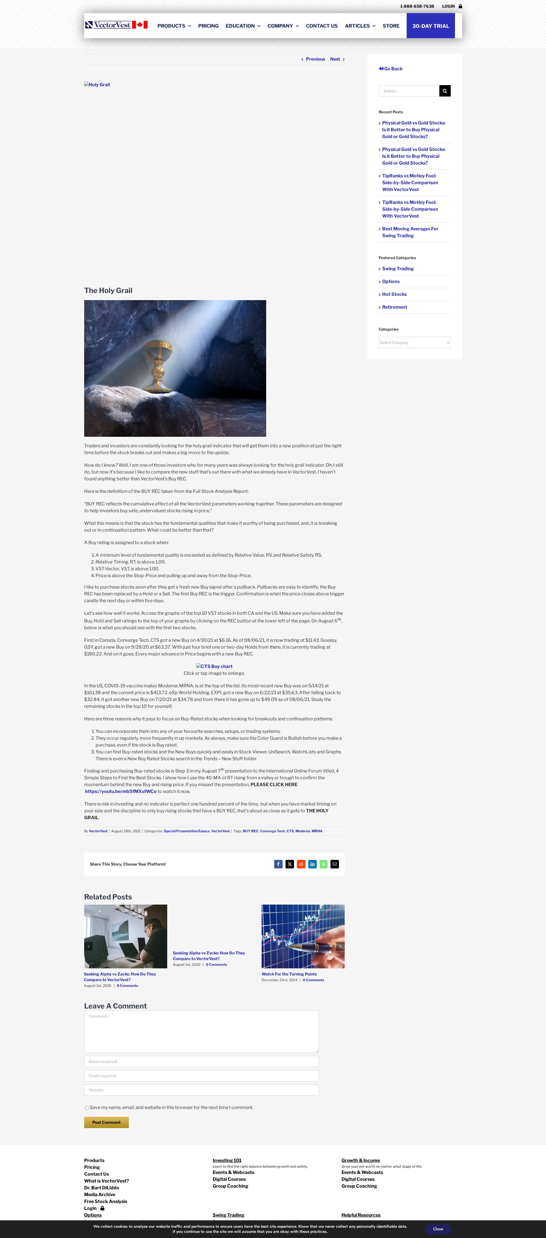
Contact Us (96, 1174)
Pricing (92, 1167)
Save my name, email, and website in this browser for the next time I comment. (171, 1107)
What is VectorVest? (106, 1181)
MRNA (317, 831)
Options (391, 281)
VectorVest (98, 831)
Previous (315, 59)
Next (335, 59)
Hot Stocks (394, 294)
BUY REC (250, 831)
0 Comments (127, 985)
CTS (290, 831)
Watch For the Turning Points (289, 973)
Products (94, 1160)
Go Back (393, 68)
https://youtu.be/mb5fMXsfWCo (121, 791)
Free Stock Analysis (105, 1201)
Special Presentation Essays (187, 831)
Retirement (394, 307)
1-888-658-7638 (417, 6)
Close (438, 1229)
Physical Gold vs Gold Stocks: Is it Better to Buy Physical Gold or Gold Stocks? (414, 129)
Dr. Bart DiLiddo (101, 1187)
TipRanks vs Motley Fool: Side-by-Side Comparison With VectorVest (410, 182)
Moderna (302, 831)
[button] (88, 946)
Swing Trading (398, 268)
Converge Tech (272, 831)
